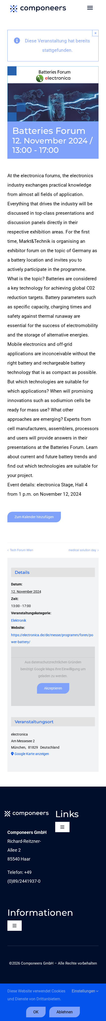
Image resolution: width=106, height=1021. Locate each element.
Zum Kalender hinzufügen (34, 517)
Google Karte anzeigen (32, 754)
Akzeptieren (53, 688)
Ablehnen (64, 1012)
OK (35, 1012)
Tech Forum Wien (21, 550)
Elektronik (18, 620)
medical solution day (82, 550)
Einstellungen (84, 991)
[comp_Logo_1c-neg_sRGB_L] (26, 811)
